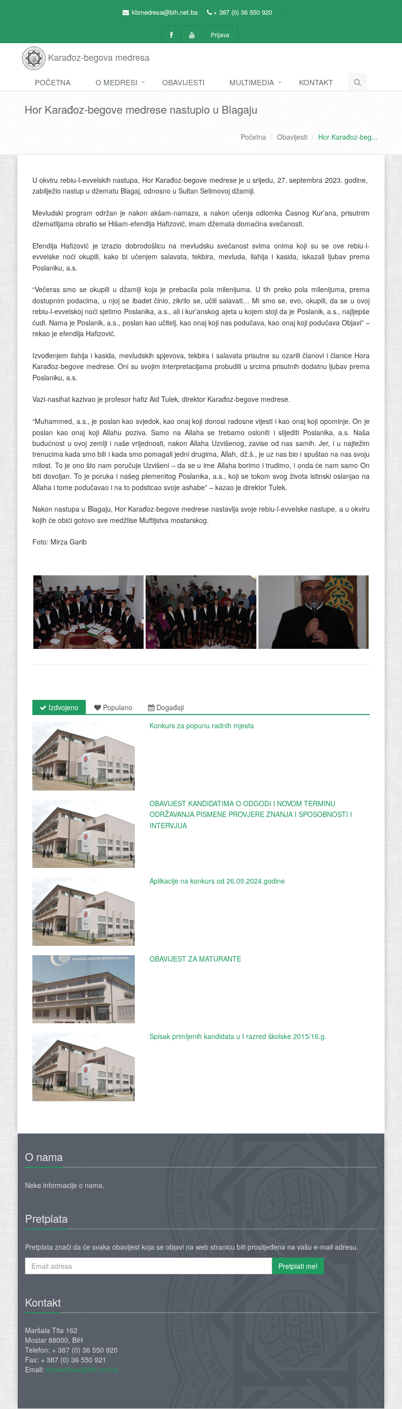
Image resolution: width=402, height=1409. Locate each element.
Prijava (220, 34)
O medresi (116, 82)
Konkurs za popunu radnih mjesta (202, 725)
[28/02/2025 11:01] (83, 756)
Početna (53, 82)
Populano (116, 707)
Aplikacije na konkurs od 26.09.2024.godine (217, 881)
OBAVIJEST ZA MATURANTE (195, 959)
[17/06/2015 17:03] (83, 1067)
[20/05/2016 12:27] (83, 989)
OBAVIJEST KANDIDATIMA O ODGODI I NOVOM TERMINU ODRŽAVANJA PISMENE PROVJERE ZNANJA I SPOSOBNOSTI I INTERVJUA (251, 814)
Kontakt (316, 82)
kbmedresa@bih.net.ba (165, 12)
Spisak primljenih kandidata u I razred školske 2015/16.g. (238, 1036)
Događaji (169, 707)
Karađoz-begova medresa (98, 56)
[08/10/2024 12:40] (83, 834)
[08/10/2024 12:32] (83, 911)
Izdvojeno (62, 707)
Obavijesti (183, 82)
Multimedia (251, 82)
